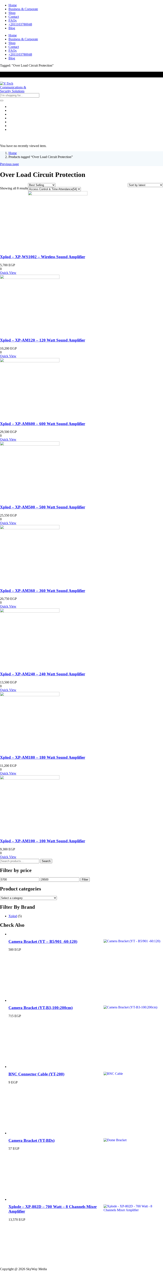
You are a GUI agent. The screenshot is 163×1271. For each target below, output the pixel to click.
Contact (13, 16)
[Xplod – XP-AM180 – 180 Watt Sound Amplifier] (29, 695)
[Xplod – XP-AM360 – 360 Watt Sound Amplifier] (29, 528)
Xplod (12, 916)
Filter (85, 879)
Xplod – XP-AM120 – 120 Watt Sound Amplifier (42, 340)
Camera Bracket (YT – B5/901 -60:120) (42, 941)
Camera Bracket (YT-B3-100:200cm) (40, 1007)
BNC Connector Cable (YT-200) (36, 1074)
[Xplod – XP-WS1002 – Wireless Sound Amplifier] (57, 194)
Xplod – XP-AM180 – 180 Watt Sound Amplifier (42, 757)
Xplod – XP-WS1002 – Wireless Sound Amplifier (42, 257)
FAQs (12, 20)
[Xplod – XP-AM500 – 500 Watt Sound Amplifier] (29, 444)
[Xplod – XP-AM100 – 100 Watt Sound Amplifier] (29, 778)
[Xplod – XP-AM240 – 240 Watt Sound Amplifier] (29, 611)
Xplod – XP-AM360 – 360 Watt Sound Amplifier (42, 590)
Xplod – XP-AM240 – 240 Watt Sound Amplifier (42, 674)
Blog (11, 28)
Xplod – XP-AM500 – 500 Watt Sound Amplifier (42, 507)
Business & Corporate (23, 9)
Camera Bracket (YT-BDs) (31, 1140)
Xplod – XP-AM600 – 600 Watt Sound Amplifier (42, 423)
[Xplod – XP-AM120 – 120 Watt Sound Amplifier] (29, 278)
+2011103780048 (20, 24)
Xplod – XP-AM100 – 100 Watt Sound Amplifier (42, 841)
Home (12, 5)
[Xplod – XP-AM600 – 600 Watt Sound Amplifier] (29, 361)
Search (46, 861)
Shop (11, 13)
